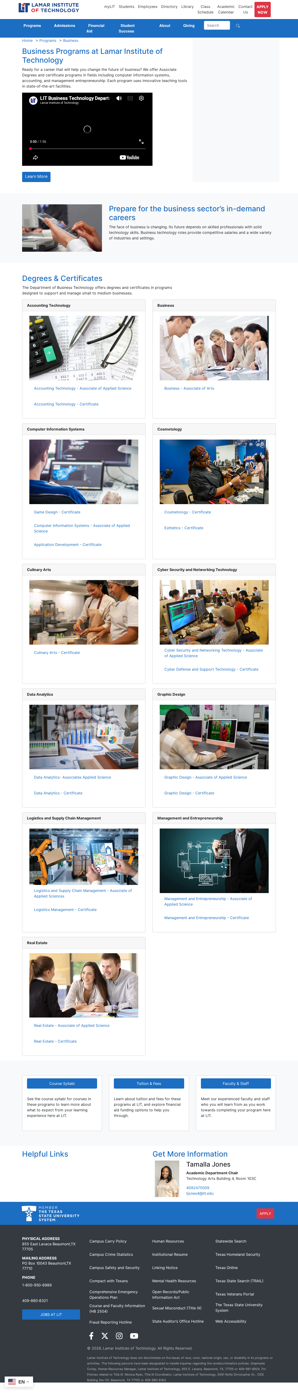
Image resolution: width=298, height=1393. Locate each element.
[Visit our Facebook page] (91, 1336)
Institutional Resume (170, 1254)
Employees (147, 6)
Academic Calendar (226, 9)
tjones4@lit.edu (199, 1193)
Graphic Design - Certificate (189, 793)
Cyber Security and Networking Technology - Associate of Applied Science (213, 653)
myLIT (109, 6)
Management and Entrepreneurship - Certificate (206, 917)
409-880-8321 (35, 1300)
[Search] (238, 25)
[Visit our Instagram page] (119, 1336)
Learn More (36, 176)
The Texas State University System (239, 1307)
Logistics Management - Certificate (65, 909)
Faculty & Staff (236, 1083)
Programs (47, 40)
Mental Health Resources (174, 1281)
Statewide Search (230, 1241)
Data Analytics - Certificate (58, 793)
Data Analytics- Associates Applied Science (72, 777)
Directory (169, 6)
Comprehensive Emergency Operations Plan (113, 1294)
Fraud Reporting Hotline (110, 1322)
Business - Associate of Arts (189, 388)
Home (27, 40)
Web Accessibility (230, 1321)
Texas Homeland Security (237, 1254)
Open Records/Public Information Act (170, 1294)
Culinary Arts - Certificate (57, 652)
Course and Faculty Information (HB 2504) (117, 1308)
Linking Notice (165, 1267)
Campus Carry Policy (108, 1241)
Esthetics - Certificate (183, 527)
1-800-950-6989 (37, 1285)
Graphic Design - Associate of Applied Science (205, 777)
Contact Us (245, 9)
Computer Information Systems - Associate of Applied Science (82, 528)
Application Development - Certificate (68, 544)
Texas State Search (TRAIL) (239, 1281)
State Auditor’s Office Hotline (178, 1321)
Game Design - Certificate (57, 512)
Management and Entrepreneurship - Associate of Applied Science (208, 901)
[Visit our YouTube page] (134, 1336)
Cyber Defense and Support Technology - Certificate (211, 669)
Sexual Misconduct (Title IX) (177, 1308)
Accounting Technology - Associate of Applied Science (82, 388)
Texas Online (226, 1267)
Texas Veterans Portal (234, 1294)
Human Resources (168, 1241)
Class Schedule (205, 9)
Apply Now (263, 9)
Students (126, 6)
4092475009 (197, 1187)
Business (70, 40)
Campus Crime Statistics (111, 1254)
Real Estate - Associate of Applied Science (71, 1025)
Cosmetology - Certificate (187, 512)
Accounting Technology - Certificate (66, 404)
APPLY (265, 1213)
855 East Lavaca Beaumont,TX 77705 (48, 1246)
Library (187, 6)
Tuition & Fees (149, 1083)
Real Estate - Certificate (55, 1041)
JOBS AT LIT (51, 1314)
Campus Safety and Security (114, 1267)
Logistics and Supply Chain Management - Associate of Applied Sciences (83, 893)
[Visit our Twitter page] (104, 1336)
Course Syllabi (62, 1083)
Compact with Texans (108, 1281)
